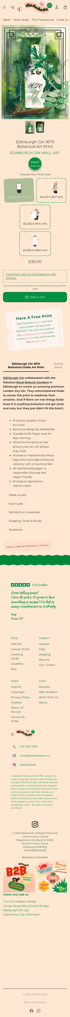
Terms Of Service (17, 710)
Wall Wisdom (48, 692)
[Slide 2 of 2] (40, 127)
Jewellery (17, 663)
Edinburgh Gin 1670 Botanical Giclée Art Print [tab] (26, 365)
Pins (14, 669)
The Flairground (43, 20)
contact (44, 644)
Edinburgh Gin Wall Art (35, 153)
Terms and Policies (35, 1002)
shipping (45, 654)
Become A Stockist (35, 857)
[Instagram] (38, 1010)
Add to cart (37, 297)
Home (10, 547)
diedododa (39, 994)
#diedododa (28, 764)
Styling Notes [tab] (58, 365)
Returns (44, 659)
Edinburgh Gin (13, 378)
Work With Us (48, 697)
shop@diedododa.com (35, 755)
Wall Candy (21, 20)
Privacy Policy (20, 697)
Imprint (16, 687)
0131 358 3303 (29, 746)
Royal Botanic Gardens (32, 382)
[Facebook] (31, 1010)
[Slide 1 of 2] (30, 127)
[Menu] (4, 7)
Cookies (16, 702)
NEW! (7, 20)
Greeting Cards (17, 656)
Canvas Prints (20, 649)
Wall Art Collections (26, 546)
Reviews (44, 687)
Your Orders (47, 665)
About (43, 702)
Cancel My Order (18, 719)
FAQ (42, 649)
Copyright (18, 692)
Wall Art (16, 644)
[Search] (13, 7)
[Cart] (65, 7)
